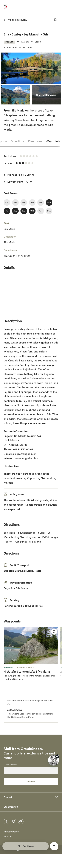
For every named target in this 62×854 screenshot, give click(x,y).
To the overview (17, 20)
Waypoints (53, 141)
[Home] (5, 8)
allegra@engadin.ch (24, 454)
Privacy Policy (11, 831)
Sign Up (31, 781)
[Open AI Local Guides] (53, 760)
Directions (18, 141)
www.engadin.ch (25, 458)
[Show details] (57, 756)
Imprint (8, 836)
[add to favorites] (55, 20)
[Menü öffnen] (54, 846)
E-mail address (10, 765)
